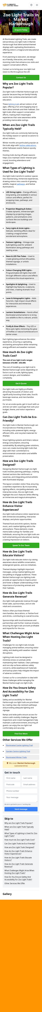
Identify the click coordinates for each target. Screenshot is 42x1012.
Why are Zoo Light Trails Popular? (18, 823)
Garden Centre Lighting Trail (18, 751)
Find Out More (21, 733)
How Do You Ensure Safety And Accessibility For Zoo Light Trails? (18, 878)
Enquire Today (21, 30)
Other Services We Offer (14, 883)
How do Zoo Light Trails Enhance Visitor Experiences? (18, 852)
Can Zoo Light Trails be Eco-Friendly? (19, 843)
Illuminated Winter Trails (16, 757)
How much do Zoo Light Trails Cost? (19, 840)
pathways (21, 184)
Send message (21, 809)
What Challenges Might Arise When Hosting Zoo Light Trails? (19, 871)
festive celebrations (27, 145)
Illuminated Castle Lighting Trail (19, 745)
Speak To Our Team (21, 545)
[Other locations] (31, 5)
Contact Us (21, 77)
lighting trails (13, 104)
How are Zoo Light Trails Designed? (19, 847)
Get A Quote (21, 383)
